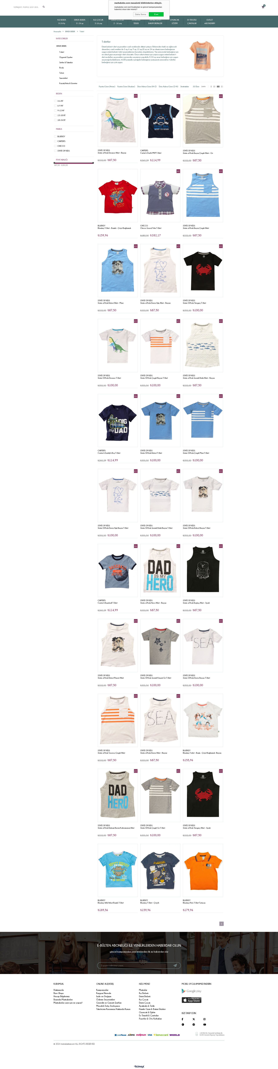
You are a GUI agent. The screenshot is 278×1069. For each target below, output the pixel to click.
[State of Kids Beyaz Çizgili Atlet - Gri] (203, 120)
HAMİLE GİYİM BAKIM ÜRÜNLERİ (155, 21)
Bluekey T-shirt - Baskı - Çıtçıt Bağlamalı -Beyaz (202, 753)
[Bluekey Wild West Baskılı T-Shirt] (118, 870)
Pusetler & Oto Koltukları (150, 1018)
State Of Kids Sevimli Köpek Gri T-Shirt (155, 678)
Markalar (143, 990)
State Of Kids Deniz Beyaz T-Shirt (196, 678)
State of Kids (63, 151)
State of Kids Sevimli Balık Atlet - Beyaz (199, 378)
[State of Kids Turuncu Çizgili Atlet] (118, 720)
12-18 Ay (61, 115)
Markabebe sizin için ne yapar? (68, 1003)
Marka (59, 129)
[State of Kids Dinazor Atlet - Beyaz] (118, 120)
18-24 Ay (61, 120)
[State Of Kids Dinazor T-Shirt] (118, 345)
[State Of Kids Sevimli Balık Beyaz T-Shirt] (160, 495)
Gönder (175, 965)
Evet (156, 14)
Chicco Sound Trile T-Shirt (150, 228)
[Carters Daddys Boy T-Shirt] (118, 420)
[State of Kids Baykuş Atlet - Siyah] (203, 570)
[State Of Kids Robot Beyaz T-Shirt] (203, 495)
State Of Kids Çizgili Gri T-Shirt (152, 828)
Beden (59, 93)
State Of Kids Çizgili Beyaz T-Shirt (154, 378)
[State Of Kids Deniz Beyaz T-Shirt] (203, 645)
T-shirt (61, 52)
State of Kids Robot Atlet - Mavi (111, 303)
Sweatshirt (63, 78)
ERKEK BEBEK (61, 46)
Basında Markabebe (63, 999)
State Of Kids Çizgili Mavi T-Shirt (196, 453)
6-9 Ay (60, 106)
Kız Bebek (143, 993)
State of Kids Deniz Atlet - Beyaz (153, 753)
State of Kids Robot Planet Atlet (111, 678)
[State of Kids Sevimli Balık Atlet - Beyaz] (203, 345)
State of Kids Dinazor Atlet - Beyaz (112, 153)
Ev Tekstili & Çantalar (149, 1015)
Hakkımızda (59, 990)
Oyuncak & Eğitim (147, 1012)
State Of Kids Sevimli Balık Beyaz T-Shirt (156, 528)
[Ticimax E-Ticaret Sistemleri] (139, 1066)
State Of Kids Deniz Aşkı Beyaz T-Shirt (113, 528)
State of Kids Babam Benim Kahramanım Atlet (116, 828)
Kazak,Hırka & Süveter (68, 83)
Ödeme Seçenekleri (105, 999)
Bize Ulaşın (59, 993)
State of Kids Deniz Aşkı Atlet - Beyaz (155, 303)
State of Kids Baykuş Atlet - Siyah (196, 603)
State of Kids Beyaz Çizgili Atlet (196, 228)
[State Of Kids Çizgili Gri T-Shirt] (160, 795)
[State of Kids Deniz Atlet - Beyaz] (160, 720)
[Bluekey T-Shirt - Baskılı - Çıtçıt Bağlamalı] (118, 195)
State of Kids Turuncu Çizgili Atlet (111, 753)
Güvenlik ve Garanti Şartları (108, 1003)
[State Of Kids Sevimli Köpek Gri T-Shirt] (160, 645)
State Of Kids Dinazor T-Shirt (109, 378)
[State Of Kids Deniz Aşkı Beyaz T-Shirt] (118, 495)
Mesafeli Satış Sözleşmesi (108, 1006)
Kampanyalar (102, 990)
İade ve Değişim (103, 996)
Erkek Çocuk (144, 1003)
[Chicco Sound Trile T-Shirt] (160, 195)
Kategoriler (62, 38)
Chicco (61, 146)
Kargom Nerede (103, 993)
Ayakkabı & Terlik (146, 1006)
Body (61, 67)
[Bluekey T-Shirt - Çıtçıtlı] (160, 870)
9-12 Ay (60, 110)
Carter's (61, 141)
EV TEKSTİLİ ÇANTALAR (191, 21)
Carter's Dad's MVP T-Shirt (150, 153)
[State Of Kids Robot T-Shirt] (160, 420)
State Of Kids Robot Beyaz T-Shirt (196, 528)
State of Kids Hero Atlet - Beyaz (153, 603)
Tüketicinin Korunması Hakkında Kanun (113, 1009)
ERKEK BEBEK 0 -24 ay (79, 21)
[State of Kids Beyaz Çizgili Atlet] (203, 195)
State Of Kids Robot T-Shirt (151, 453)
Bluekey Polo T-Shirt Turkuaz (194, 903)
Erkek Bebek (144, 996)
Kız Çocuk (143, 999)
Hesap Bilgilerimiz (62, 996)
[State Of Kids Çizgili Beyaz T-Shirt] (160, 345)
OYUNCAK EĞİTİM (174, 21)
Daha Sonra (140, 14)
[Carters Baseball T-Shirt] (118, 570)
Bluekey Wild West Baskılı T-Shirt (111, 903)
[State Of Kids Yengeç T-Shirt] (203, 270)
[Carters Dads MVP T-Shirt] (160, 120)
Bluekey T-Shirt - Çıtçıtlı (149, 903)
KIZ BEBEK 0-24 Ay (61, 21)
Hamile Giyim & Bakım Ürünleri (152, 1009)
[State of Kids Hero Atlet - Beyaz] (160, 570)
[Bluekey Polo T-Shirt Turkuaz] (203, 870)
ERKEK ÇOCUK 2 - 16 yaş (117, 21)
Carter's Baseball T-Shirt (107, 603)
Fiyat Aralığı (61, 160)
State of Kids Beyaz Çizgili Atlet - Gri (198, 153)
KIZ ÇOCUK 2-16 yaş (98, 21)
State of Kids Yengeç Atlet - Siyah (197, 828)
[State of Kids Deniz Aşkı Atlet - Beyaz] (160, 270)
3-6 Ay (60, 101)
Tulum (61, 73)
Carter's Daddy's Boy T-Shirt (109, 453)
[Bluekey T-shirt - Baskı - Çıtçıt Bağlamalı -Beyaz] (203, 720)
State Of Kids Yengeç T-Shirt (194, 303)
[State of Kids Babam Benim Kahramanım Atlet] (118, 795)
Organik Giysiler (66, 57)
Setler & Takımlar (66, 62)
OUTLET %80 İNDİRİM (209, 21)
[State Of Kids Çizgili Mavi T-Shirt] (203, 420)
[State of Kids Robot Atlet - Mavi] (118, 270)
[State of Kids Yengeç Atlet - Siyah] (203, 795)
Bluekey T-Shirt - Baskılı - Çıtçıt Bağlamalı (114, 228)
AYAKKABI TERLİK (136, 21)
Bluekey (61, 136)
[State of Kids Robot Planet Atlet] (118, 645)
